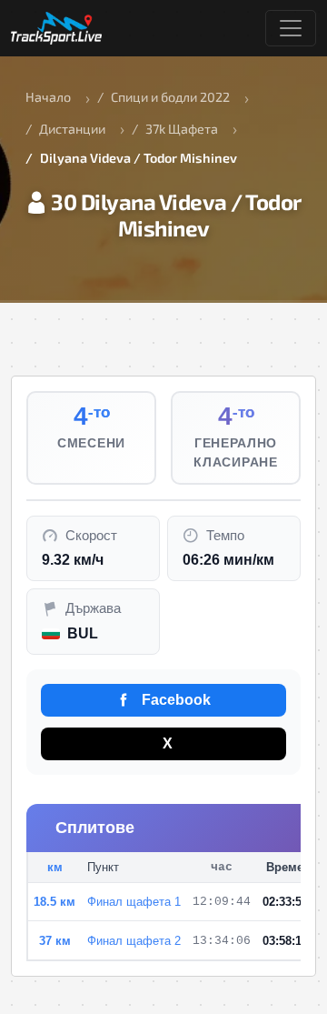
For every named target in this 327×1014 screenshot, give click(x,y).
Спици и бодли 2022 (170, 97)
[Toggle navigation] (290, 28)
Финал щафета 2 (134, 941)
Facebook (174, 700)
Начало (48, 97)
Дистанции (72, 128)
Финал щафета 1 (134, 902)
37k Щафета (181, 128)
